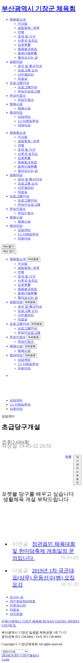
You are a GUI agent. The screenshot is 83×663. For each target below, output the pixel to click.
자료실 (22, 78)
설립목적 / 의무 (28, 28)
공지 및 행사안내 (30, 66)
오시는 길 (16, 597)
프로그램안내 (19, 83)
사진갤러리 (26, 74)
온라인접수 (18, 95)
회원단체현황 (27, 53)
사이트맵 (16, 614)
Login (5, 659)
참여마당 (16, 112)
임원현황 (24, 45)
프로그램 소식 (28, 70)
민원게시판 (18, 605)
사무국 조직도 (28, 40)
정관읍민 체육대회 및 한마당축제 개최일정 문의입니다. (43, 551)
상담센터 (24, 116)
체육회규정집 (27, 49)
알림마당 (16, 61)
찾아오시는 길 (28, 57)
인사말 (22, 23)
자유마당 (24, 125)
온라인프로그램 (29, 91)
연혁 (21, 32)
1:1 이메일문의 (28, 121)
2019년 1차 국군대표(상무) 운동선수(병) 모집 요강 (43, 578)
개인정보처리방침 (22, 601)
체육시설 (16, 104)
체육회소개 (18, 19)
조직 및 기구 (26, 36)
